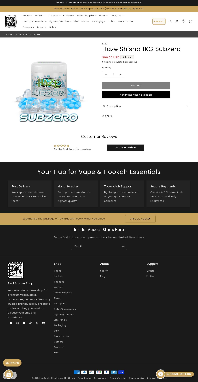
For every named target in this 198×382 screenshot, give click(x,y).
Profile (150, 276)
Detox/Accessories (65, 309)
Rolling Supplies (63, 292)
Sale (56, 330)
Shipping (107, 62)
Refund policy (84, 378)
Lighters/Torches (64, 314)
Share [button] (108, 115)
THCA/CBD (60, 303)
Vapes (57, 270)
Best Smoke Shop (47, 378)
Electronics (60, 319)
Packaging (60, 325)
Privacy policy (101, 378)
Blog (102, 276)
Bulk (56, 352)
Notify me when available (136, 94)
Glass (57, 298)
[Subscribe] (123, 246)
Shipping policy (136, 378)
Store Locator (62, 336)
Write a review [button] (126, 147)
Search (104, 270)
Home (9, 34)
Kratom (58, 287)
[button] (27, 15)
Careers (58, 341)
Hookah (58, 276)
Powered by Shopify (65, 378)
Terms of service (118, 378)
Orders (150, 270)
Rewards (59, 347)
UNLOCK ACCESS (140, 218)
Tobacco (59, 281)
